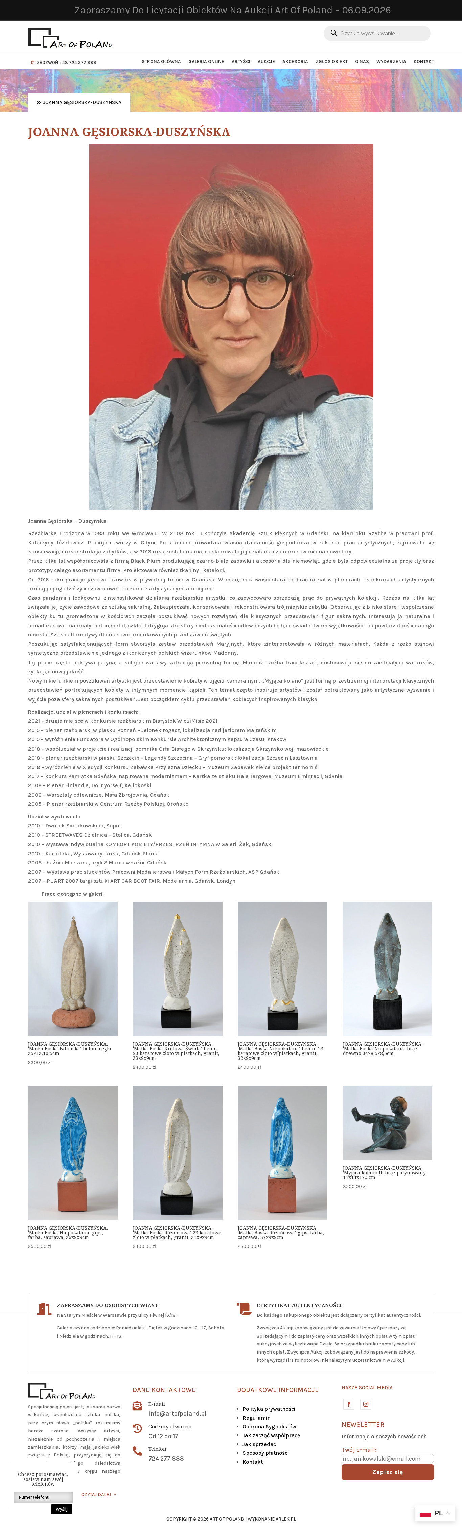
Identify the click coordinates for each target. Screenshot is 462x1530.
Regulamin (256, 1417)
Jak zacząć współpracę (271, 1435)
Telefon (157, 1448)
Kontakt (424, 61)
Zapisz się (387, 1472)
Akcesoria (295, 61)
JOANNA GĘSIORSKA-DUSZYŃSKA (82, 102)
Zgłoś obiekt (332, 61)
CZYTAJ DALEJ (96, 1494)
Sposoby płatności (265, 1453)
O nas (362, 61)
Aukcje (266, 61)
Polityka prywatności (268, 1409)
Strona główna (161, 61)
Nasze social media (367, 1388)
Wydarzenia (391, 61)
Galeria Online (206, 61)
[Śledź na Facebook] (348, 1404)
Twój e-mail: (359, 1449)
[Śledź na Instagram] (365, 1404)
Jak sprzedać (259, 1444)
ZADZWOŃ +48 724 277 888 (66, 62)
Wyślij (62, 1509)
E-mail (156, 1403)
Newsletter (363, 1424)
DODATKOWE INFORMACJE (278, 1390)
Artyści (241, 61)
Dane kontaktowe (164, 1390)
